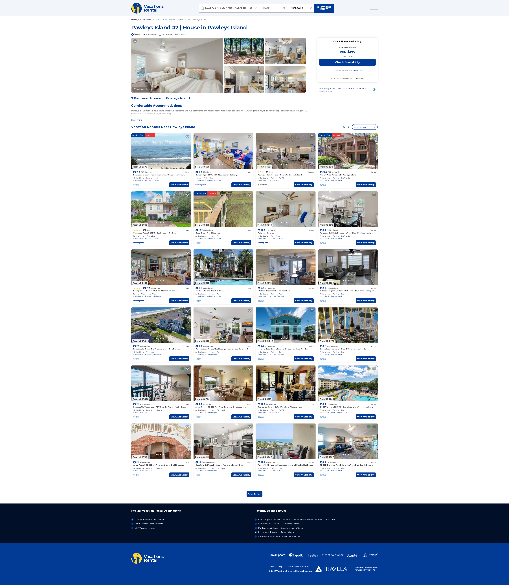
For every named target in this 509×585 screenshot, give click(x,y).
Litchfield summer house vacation (274, 291)
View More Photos (143, 89)
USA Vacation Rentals (145, 528)
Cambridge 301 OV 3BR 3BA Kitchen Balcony (216, 175)
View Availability (179, 184)
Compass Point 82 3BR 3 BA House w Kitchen (154, 233)
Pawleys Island (199, 20)
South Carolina (168, 20)
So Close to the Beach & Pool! (209, 291)
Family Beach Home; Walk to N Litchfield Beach (155, 291)
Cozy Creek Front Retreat (208, 233)
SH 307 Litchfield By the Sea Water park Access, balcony (346, 407)
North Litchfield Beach (152, 296)
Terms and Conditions (298, 566)
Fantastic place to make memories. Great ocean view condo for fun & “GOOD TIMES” (297, 519)
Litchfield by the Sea (151, 180)
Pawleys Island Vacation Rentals (150, 519)
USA (157, 20)
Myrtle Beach (183, 20)
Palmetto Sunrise (266, 233)
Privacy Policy (275, 566)
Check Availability (347, 62)
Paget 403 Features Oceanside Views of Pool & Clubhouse (285, 465)
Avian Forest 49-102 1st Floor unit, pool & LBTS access (158, 465)
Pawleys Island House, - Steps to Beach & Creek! (280, 175)
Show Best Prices (324, 8)
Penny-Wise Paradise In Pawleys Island (338, 175)
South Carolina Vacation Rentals (149, 524)
